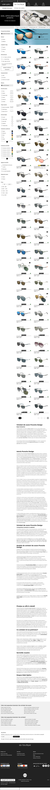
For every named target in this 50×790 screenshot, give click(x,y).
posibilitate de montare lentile (7, 166)
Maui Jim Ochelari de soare (29, 710)
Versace (36, 681)
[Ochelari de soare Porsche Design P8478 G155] (41, 344)
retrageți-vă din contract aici (7, 780)
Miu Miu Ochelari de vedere (6, 720)
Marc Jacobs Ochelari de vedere (31, 722)
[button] (6, 4)
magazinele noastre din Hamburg (38, 661)
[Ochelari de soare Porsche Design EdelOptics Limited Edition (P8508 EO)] (41, 159)
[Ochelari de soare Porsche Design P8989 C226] (23, 405)
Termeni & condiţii (4, 782)
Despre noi (3, 751)
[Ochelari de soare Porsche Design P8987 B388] (23, 359)
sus (48, 779)
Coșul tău (43, 5)
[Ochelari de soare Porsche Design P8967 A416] (41, 405)
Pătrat (4, 93)
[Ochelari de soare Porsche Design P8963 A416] (41, 128)
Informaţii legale (4, 784)
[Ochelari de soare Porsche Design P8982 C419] (41, 189)
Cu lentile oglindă (6, 171)
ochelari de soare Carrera (22, 682)
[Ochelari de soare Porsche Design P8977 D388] (41, 375)
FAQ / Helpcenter (36, 756)
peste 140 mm (6, 61)
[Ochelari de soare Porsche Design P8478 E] (41, 297)
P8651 (34, 640)
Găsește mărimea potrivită (7, 68)
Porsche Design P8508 (31, 564)
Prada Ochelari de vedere (6, 722)
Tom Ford (40, 514)
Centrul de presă (4, 753)
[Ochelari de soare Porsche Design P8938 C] (23, 174)
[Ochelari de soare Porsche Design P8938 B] (41, 82)
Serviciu (18, 751)
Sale (3, 75)
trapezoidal (5, 125)
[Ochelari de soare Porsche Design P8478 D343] (23, 128)
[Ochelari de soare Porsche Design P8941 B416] (23, 375)
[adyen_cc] (1, 766)
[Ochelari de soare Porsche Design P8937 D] (23, 313)
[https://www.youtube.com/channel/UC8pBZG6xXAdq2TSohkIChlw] (48, 766)
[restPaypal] (8, 766)
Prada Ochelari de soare (6, 707)
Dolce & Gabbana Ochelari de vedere (8, 725)
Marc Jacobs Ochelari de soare (30, 713)
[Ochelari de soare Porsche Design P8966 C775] (41, 97)
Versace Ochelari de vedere (30, 719)
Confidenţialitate (12, 782)
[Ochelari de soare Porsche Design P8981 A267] (23, 159)
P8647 (39, 640)
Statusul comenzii (36, 758)
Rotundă (4, 121)
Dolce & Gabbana (20, 516)
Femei (4, 39)
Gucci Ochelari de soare (6, 710)
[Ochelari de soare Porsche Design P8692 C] (23, 282)
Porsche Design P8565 (30, 589)
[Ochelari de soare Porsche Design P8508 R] (41, 313)
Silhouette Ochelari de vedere (31, 723)
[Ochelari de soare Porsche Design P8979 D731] (41, 390)
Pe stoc (4, 77)
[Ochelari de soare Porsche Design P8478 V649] (23, 297)
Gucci (19, 681)
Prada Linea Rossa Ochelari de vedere (32, 725)
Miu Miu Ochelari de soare (6, 708)
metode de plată (41, 662)
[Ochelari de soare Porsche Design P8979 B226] (23, 328)
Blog (34, 755)
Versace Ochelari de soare (29, 711)
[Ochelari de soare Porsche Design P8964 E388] (41, 112)
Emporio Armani (24, 681)
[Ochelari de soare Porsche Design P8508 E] (41, 143)
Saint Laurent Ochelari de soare (7, 713)
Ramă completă (6, 107)
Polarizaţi (4, 169)
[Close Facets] (7, 27)
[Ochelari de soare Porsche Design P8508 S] (41, 174)
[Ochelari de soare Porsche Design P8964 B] (41, 66)
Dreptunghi (5, 95)
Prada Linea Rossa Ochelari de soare (31, 707)
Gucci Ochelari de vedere (6, 723)
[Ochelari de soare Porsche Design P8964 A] (23, 143)
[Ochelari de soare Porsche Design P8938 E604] (41, 220)
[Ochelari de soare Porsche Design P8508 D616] (23, 112)
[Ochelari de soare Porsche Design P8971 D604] (23, 236)
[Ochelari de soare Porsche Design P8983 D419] (23, 344)
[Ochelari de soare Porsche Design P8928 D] (23, 390)
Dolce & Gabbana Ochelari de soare (31, 708)
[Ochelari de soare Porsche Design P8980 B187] (41, 251)
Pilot (3, 91)
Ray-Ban (44, 514)
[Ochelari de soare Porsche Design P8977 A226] (41, 267)
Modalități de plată (21, 753)
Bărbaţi (4, 41)
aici (32, 739)
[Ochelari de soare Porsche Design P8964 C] (41, 51)
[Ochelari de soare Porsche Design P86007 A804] (41, 328)
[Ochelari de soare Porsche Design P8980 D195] (23, 251)
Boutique (44, 668)
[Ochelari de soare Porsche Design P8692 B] (23, 189)
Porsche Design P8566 (28, 585)
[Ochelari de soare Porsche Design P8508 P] (23, 66)
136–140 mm (6, 59)
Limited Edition (43, 634)
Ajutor (34, 751)
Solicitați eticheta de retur (38, 753)
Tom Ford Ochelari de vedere (7, 719)
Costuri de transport (21, 755)
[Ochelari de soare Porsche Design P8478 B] (23, 267)
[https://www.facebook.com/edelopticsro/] (43, 766)
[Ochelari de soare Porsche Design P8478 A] (23, 97)
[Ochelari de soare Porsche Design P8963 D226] (23, 220)
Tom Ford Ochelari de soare (6, 711)
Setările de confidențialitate (6, 755)
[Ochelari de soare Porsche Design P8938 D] (23, 82)
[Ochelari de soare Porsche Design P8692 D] (41, 282)
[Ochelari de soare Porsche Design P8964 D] (23, 51)
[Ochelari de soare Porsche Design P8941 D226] (23, 205)
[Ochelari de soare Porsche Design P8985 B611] (41, 359)
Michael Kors (44, 679)
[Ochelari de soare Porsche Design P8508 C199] (41, 236)
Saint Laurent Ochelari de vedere (31, 720)
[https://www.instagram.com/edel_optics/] (46, 766)
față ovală (5, 119)
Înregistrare (36, 5)
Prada (32, 681)
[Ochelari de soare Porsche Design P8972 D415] (41, 205)
